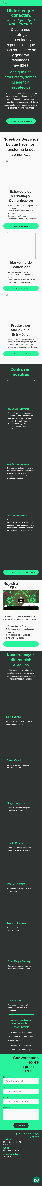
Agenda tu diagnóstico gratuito (21, 121)
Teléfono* (7, 1087)
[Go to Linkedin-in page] (8, 1157)
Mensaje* (7, 1108)
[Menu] (37, 3)
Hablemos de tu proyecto (21, 644)
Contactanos (20, 1125)
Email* (5, 1097)
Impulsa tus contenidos (21, 288)
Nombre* (6, 1077)
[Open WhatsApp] (36, 1179)
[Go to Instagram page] (5, 1157)
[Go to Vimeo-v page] (11, 1157)
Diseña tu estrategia (21, 226)
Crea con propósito (21, 354)
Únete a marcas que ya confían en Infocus (21, 572)
